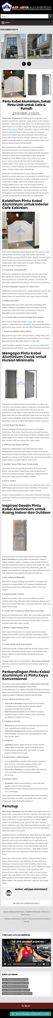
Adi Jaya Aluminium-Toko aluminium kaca (27, 114)
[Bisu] (44, 964)
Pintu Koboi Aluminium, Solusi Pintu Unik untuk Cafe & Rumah (26, 105)
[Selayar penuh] (48, 964)
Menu (7, 22)
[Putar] (5, 964)
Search (27, 1005)
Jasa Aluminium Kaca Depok (15, 986)
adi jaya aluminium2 (21, 113)
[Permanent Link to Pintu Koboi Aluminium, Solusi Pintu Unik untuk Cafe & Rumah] (26, 83)
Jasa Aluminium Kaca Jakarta (30, 903)
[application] (26, 953)
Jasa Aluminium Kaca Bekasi (15, 980)
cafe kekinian (34, 345)
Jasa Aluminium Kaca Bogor (15, 983)
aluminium (13, 129)
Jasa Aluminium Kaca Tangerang (17, 993)
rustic (29, 322)
